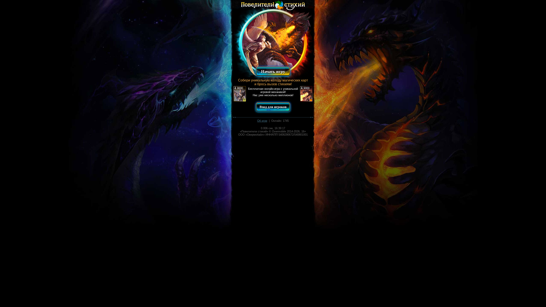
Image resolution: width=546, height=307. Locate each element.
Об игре (262, 120)
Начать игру (273, 71)
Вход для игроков (273, 107)
